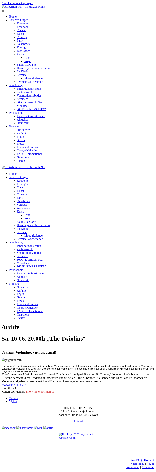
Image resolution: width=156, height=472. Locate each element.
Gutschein (23, 157)
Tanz (27, 57)
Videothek (23, 105)
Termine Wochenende (30, 81)
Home (13, 16)
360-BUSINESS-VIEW (31, 109)
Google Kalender (27, 150)
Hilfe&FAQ (134, 460)
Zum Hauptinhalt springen (17, 3)
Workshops (23, 50)
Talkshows (23, 44)
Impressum (132, 467)
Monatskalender (34, 78)
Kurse (20, 54)
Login (20, 136)
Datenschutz (137, 463)
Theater (21, 30)
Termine (22, 75)
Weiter (13, 401)
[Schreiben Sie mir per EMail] (38, 427)
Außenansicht (25, 92)
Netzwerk (23, 123)
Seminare (22, 99)
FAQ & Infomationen (30, 153)
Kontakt (14, 126)
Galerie (21, 140)
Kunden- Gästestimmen (31, 116)
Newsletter (23, 129)
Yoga (27, 61)
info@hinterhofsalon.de (40, 391)
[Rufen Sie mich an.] (48, 427)
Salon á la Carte (26, 64)
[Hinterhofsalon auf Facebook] (9, 427)
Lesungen (23, 26)
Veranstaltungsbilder (29, 95)
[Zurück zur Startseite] (23, 6)
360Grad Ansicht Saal (30, 102)
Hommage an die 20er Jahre (33, 68)
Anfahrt (21, 133)
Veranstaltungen (18, 20)
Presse (20, 143)
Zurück (13, 398)
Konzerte (22, 23)
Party (20, 40)
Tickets (21, 160)
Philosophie (16, 112)
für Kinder (23, 71)
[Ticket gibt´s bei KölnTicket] (78, 441)
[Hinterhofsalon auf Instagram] (24, 427)
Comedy (22, 37)
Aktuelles (22, 119)
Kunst (20, 33)
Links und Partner (27, 147)
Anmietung (16, 85)
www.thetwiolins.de (14, 384)
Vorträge (22, 47)
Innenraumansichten (29, 88)
